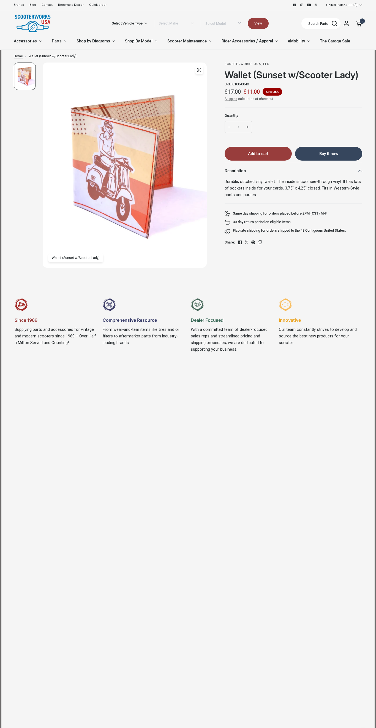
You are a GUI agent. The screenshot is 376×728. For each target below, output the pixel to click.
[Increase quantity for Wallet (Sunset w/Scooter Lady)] (247, 127)
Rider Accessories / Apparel (247, 41)
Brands (19, 5)
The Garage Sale (335, 41)
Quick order (98, 5)
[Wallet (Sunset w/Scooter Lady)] (199, 70)
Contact (47, 5)
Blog (32, 5)
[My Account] (346, 23)
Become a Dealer (71, 5)
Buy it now (328, 153)
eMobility (296, 41)
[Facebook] (294, 5)
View (258, 23)
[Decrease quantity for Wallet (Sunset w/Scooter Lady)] (229, 127)
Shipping (231, 99)
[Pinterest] (316, 5)
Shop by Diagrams (93, 41)
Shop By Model (138, 41)
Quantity (231, 115)
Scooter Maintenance (187, 41)
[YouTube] (308, 5)
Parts (57, 41)
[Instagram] (301, 5)
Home (18, 56)
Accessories (25, 41)
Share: (230, 242)
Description (235, 170)
